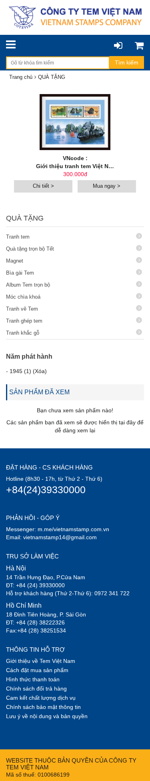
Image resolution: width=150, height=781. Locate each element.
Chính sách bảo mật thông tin (43, 707)
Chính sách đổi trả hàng (36, 688)
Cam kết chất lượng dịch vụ (41, 698)
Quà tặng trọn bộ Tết (30, 249)
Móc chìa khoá (23, 297)
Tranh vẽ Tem (22, 309)
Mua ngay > (106, 186)
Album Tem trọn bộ (28, 285)
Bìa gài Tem (20, 273)
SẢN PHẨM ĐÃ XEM (39, 392)
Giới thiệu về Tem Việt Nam (40, 661)
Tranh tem (18, 237)
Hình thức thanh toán (33, 679)
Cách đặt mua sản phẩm (37, 670)
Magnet (14, 261)
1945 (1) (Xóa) (28, 371)
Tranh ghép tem (24, 321)
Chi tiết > (43, 186)
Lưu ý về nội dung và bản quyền (47, 716)
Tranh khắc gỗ (22, 333)
